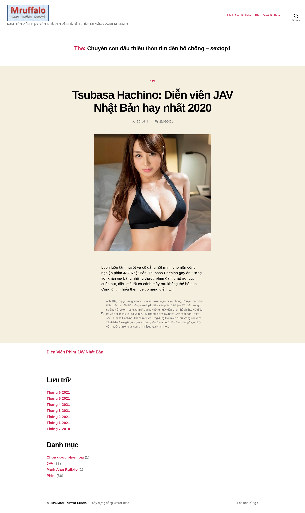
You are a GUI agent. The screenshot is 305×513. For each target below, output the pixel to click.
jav (178, 305)
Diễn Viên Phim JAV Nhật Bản (75, 352)
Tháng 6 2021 (58, 392)
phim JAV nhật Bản (179, 313)
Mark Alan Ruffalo (239, 15)
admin (145, 121)
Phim (51, 476)
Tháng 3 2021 (58, 410)
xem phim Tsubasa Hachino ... (151, 326)
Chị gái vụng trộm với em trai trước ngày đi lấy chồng (149, 301)
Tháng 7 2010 (58, 429)
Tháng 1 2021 (58, 423)
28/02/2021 (166, 121)
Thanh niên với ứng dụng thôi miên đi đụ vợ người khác (167, 318)
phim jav (162, 313)
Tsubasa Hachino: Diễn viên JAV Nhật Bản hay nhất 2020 (152, 101)
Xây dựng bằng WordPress (110, 503)
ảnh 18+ (111, 301)
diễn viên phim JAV (164, 305)
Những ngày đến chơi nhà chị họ (171, 309)
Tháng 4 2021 (58, 404)
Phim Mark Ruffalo (267, 15)
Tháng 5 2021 (58, 398)
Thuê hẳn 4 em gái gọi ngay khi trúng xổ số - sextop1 (138, 322)
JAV (152, 81)
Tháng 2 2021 (58, 417)
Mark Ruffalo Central (72, 503)
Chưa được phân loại (65, 457)
